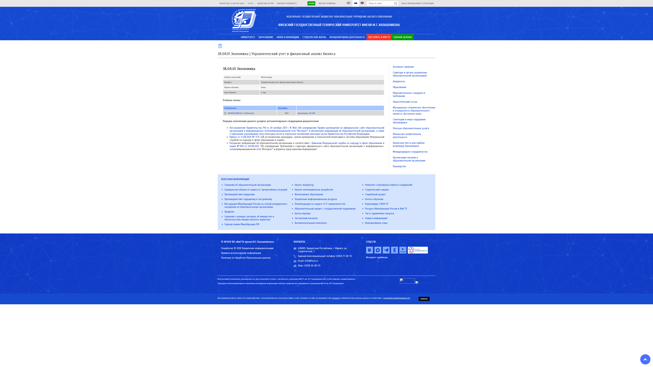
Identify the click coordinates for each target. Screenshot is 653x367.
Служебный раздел (375, 194)
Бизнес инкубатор (304, 184)
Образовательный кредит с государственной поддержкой (325, 208)
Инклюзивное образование (309, 194)
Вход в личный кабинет (411, 3)
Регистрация (428, 3)
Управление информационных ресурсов (316, 199)
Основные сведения (403, 66)
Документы (399, 81)
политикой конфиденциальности (396, 298)
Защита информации (376, 218)
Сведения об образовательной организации (247, 184)
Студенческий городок (377, 189)
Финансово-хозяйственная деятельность (407, 136)
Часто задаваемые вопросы (379, 213)
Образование (399, 87)
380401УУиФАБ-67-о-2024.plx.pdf (241, 113)
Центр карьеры (303, 213)
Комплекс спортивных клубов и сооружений (388, 184)
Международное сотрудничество (410, 151)
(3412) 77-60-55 (344, 256)
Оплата (311, 3)
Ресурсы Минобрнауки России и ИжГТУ (386, 208)
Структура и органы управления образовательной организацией (410, 74)
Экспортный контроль (306, 218)
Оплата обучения (374, 199)
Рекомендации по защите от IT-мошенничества (320, 203)
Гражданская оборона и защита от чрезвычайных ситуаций (255, 189)
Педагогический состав (405, 101)
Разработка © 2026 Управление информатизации (247, 248)
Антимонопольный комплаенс (311, 222)
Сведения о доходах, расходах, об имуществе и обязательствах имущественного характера (249, 218)
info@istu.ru (311, 260)
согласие (335, 298)
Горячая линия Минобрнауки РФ (241, 224)
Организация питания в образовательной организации (409, 159)
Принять (424, 299)
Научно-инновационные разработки (314, 189)
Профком (229, 211)
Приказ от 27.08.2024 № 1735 (245, 136)
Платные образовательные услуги (411, 128)
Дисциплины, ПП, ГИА (306, 113)
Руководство (399, 166)
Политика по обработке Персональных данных (245, 257)
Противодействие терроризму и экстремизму (248, 199)
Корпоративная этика (376, 222)
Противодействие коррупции (239, 194)
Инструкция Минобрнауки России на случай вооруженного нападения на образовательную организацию (255, 205)
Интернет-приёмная (327, 3)
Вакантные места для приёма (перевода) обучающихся (408, 144)
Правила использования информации (241, 253)
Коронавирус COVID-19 (376, 203)
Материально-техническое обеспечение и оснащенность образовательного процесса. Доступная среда (414, 110)
